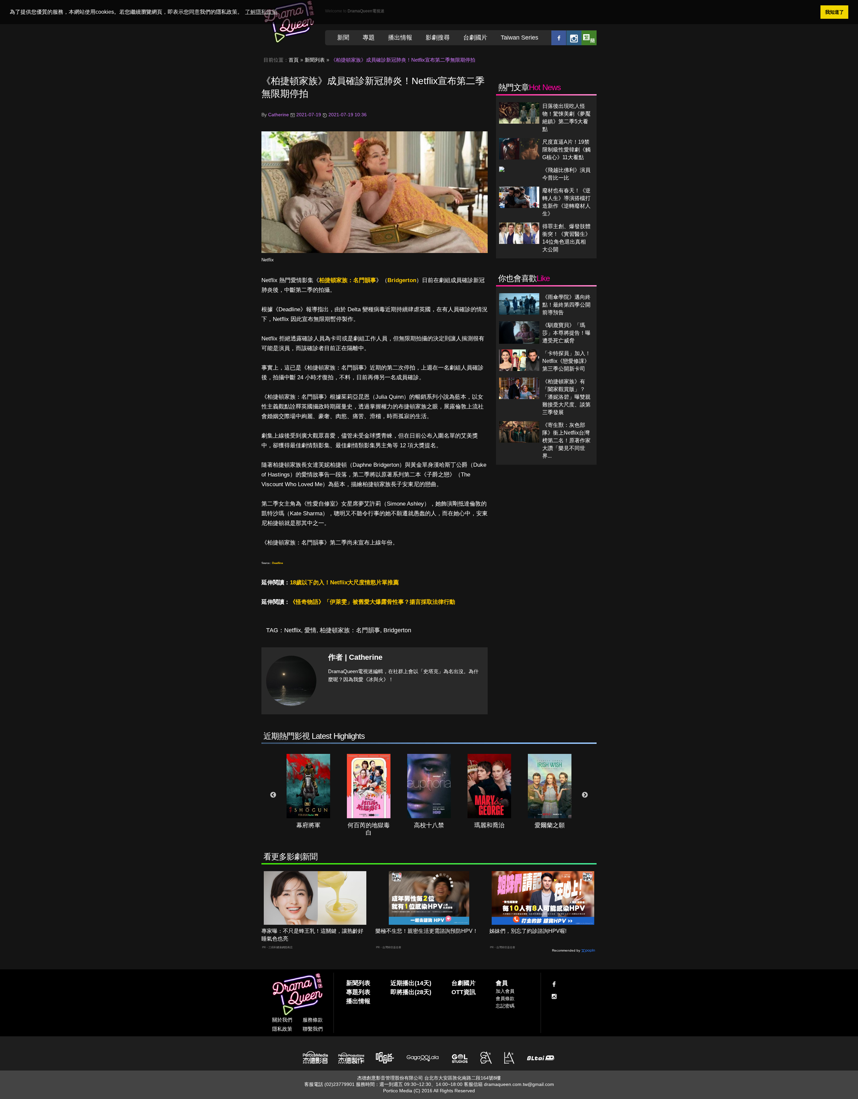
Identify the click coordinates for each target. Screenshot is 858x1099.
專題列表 (358, 992)
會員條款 (505, 998)
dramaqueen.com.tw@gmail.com (519, 1084)
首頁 (294, 60)
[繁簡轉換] (589, 37)
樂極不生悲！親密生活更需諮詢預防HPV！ (426, 931)
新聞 (343, 37)
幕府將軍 (308, 825)
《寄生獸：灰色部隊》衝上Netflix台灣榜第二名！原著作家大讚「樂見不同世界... (566, 440)
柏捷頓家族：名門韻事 (347, 280)
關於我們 (282, 1020)
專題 (369, 37)
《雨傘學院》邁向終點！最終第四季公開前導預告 (566, 304)
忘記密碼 (505, 1006)
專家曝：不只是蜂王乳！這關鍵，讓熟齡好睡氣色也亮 (312, 935)
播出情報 (400, 37)
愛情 (310, 630)
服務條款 (313, 1020)
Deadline (277, 563)
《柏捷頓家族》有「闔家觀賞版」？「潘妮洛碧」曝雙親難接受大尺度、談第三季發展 (566, 397)
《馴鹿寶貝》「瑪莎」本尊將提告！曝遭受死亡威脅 (566, 332)
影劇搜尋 (438, 37)
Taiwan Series (519, 37)
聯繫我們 (313, 1029)
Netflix (267, 259)
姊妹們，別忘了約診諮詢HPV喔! (527, 931)
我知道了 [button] (834, 12)
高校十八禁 (429, 825)
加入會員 (505, 991)
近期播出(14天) (410, 983)
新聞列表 (315, 60)
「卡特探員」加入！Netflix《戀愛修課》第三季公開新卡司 (566, 361)
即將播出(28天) (410, 992)
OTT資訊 (463, 992)
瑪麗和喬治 (489, 825)
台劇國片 (475, 37)
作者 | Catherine (355, 657)
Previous (273, 795)
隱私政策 (282, 1029)
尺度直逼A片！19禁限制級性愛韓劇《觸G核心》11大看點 (566, 149)
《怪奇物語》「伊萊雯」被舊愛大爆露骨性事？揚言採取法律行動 (372, 602)
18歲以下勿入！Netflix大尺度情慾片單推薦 (344, 582)
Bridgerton (401, 280)
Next (584, 795)
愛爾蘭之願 (550, 825)
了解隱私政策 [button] (261, 12)
